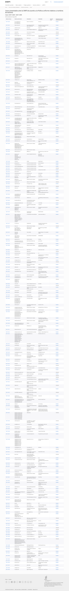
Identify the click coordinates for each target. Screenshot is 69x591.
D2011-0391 (8, 551)
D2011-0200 (8, 21)
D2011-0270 (8, 211)
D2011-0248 (8, 161)
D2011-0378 (8, 520)
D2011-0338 (8, 403)
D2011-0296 (8, 285)
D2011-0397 (8, 565)
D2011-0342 (8, 420)
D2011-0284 (8, 254)
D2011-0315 (8, 345)
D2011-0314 (8, 343)
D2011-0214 (8, 58)
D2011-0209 (8, 43)
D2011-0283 (8, 253)
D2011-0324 (8, 365)
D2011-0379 (8, 523)
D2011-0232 (8, 113)
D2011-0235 (8, 121)
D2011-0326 (8, 369)
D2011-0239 (8, 131)
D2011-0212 (8, 49)
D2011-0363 (8, 482)
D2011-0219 (8, 79)
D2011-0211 (8, 47)
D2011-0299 (8, 292)
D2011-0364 (8, 486)
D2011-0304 (8, 307)
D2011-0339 (8, 405)
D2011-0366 (8, 490)
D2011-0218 (8, 70)
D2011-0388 (8, 545)
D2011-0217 (8, 67)
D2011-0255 (8, 173)
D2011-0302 (8, 298)
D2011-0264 (8, 194)
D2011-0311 (8, 329)
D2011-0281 (8, 249)
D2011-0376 (8, 513)
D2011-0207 (8, 38)
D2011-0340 (8, 409)
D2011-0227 (8, 98)
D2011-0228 (8, 103)
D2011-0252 (8, 168)
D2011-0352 (8, 454)
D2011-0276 (8, 235)
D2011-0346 (8, 431)
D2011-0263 (8, 190)
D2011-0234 (8, 118)
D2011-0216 (8, 63)
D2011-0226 (8, 97)
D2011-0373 (8, 506)
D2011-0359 (8, 471)
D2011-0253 (8, 169)
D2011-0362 (8, 480)
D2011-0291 (8, 271)
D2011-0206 (8, 35)
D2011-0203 (8, 29)
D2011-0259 (8, 181)
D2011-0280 (8, 245)
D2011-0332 (8, 381)
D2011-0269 (8, 207)
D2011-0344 (8, 426)
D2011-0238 (8, 129)
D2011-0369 (8, 497)
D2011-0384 (8, 532)
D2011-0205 (8, 33)
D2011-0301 (8, 296)
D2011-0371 (8, 503)
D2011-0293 (8, 276)
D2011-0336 (8, 395)
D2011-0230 (8, 108)
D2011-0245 (8, 149)
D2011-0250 (8, 164)
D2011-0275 (8, 232)
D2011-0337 (8, 399)
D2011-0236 (8, 125)
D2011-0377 (8, 518)
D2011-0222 (8, 86)
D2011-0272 (8, 223)
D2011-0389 (8, 546)
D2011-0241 (8, 136)
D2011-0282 (8, 251)
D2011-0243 (8, 140)
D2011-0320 (8, 355)
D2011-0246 (8, 151)
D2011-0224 (8, 91)
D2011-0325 (8, 367)
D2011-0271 (8, 214)
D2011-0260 (8, 183)
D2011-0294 (8, 279)
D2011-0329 (8, 375)
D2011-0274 (8, 227)
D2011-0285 (8, 257)
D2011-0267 (8, 202)
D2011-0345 (8, 428)
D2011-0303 (8, 304)
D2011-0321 (8, 359)
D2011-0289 (8, 267)
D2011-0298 (8, 290)
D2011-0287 (8, 261)
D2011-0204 (8, 32)
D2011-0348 (8, 439)
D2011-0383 (8, 531)
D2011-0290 (8, 269)
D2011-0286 (8, 260)
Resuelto (57, 21)
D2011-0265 (8, 197)
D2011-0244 (8, 143)
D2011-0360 (8, 473)
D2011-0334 (8, 388)
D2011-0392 (8, 552)
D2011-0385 (8, 534)
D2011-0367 (8, 491)
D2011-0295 (8, 283)
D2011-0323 (8, 363)
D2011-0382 (8, 529)
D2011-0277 (8, 239)
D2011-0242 (8, 139)
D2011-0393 (8, 555)
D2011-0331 (8, 379)
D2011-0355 (8, 463)
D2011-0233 (8, 115)
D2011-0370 (8, 499)
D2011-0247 (8, 154)
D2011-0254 (8, 171)
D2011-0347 (8, 433)
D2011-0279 (8, 243)
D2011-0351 (8, 451)
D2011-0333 (8, 385)
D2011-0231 (8, 111)
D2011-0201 (8, 25)
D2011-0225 (8, 94)
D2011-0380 (8, 525)
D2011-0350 (8, 449)
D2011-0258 (8, 179)
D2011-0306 (8, 311)
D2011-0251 (8, 166)
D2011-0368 (8, 494)
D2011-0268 (8, 204)
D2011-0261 (8, 186)
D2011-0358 (8, 470)
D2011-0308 (8, 320)
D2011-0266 (8, 200)
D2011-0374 (8, 508)
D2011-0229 (8, 106)
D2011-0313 (8, 333)
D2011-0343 (8, 424)
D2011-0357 (8, 466)
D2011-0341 (8, 412)
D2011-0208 (8, 41)
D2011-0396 (8, 562)
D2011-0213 (8, 55)
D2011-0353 (8, 457)
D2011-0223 (8, 89)
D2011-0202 (8, 27)
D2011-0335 (8, 392)
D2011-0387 (8, 538)
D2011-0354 (8, 459)
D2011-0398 (8, 567)
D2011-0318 (8, 352)
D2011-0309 (8, 323)
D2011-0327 (8, 372)
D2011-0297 (8, 287)
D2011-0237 (8, 127)
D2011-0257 (8, 176)
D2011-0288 (8, 264)
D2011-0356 (8, 464)
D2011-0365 (8, 488)
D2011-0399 (8, 569)
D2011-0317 (8, 349)
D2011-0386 (8, 536)
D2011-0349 (8, 447)
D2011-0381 (8, 527)
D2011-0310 (8, 325)
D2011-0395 (8, 560)
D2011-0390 (8, 548)
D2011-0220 (8, 82)
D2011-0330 (8, 377)
